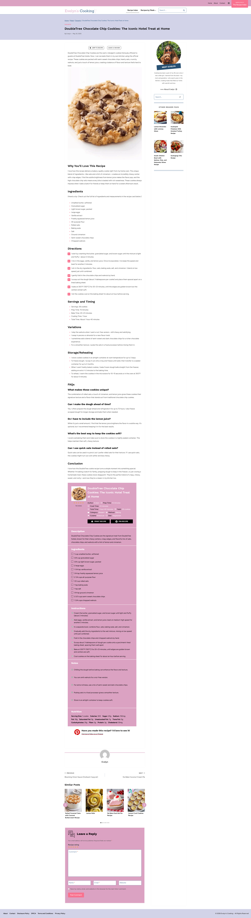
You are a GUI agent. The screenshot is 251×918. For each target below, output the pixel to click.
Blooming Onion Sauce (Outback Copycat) (81, 775)
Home (210, 3)
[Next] (144, 805)
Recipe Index (132, 10)
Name (72, 883)
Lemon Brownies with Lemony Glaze (160, 129)
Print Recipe (100, 521)
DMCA (33, 913)
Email (97, 883)
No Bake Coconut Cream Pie (134, 775)
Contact (222, 3)
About (216, 3)
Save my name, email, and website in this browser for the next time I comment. (98, 889)
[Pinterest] (229, 3)
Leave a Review (114, 48)
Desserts (68, 24)
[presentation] (160, 117)
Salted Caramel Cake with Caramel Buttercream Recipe (73, 815)
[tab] (100, 822)
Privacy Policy (60, 913)
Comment (73, 852)
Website (123, 883)
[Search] (180, 97)
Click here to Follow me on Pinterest (92, 734)
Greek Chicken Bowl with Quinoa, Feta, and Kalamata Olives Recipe (160, 160)
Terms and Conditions (45, 913)
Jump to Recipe (97, 48)
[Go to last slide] (65, 805)
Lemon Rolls (90, 813)
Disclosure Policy (23, 913)
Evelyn (69, 34)
